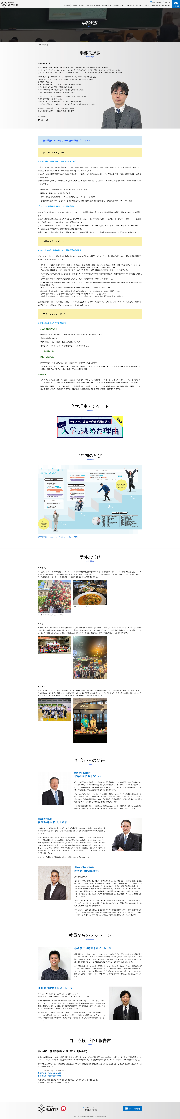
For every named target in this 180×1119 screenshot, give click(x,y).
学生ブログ (139, 5)
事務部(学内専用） (91, 1110)
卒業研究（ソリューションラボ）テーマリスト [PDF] (59, 537)
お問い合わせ (134, 1109)
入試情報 (115, 5)
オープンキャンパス (127, 5)
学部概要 (74, 5)
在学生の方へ (166, 5)
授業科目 (82, 5)
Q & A (147, 5)
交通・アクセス (90, 1107)
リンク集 (167, 2)
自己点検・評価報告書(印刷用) (50, 1076)
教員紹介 (89, 5)
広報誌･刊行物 (155, 5)
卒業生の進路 (106, 5)
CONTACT (176, 6)
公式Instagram (156, 2)
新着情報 (67, 5)
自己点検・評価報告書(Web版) (50, 1073)
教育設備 (97, 5)
